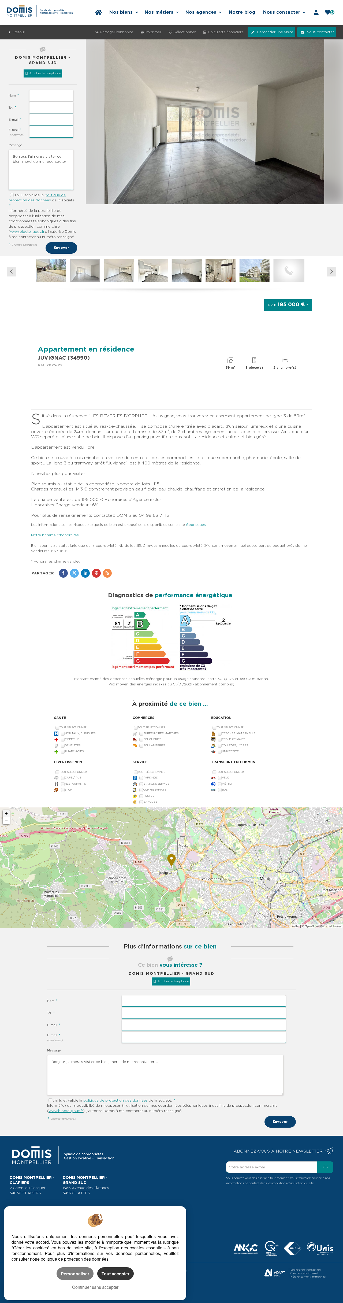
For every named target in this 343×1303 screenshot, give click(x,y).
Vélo (225, 777)
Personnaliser (75, 1274)
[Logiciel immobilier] (275, 1273)
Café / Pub (73, 777)
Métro (227, 783)
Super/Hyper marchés (160, 733)
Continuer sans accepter (95, 1287)
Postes (148, 795)
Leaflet (294, 926)
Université (230, 751)
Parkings (150, 777)
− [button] (6, 821)
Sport (69, 789)
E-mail (15, 119)
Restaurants (75, 783)
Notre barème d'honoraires (55, 535)
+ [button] (6, 813)
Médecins (72, 739)
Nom (14, 95)
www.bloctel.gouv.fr (27, 232)
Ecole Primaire (233, 739)
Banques (150, 801)
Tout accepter (115, 1274)
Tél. (12, 107)
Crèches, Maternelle (238, 733)
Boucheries (152, 739)
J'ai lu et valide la (29, 195)
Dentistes (72, 745)
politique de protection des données (115, 1100)
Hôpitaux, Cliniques (80, 733)
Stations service (156, 783)
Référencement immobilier (308, 1276)
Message (15, 145)
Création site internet (304, 1273)
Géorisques (196, 525)
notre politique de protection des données (69, 1259)
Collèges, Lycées (235, 745)
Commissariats (154, 789)
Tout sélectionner (73, 727)
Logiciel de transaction (305, 1269)
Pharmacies (74, 751)
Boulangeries (154, 745)
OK (325, 1167)
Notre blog (242, 12)
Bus (225, 789)
